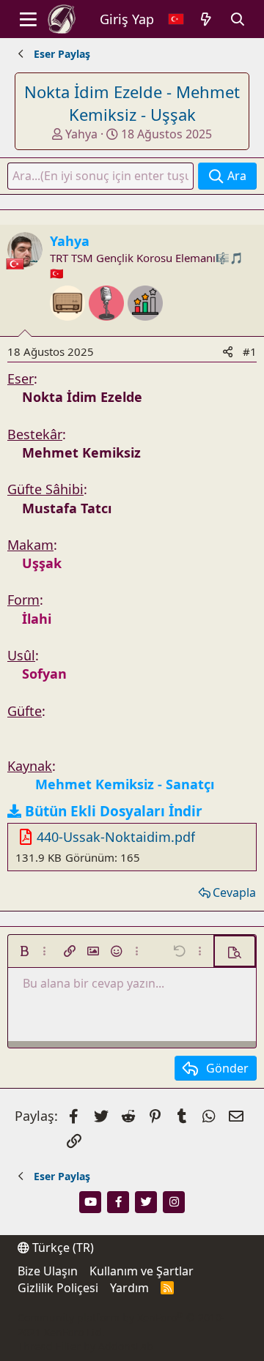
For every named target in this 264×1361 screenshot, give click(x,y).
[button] (24, 951)
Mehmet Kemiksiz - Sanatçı (124, 784)
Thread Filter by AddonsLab (85, 1346)
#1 (250, 351)
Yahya (81, 134)
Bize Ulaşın (48, 1271)
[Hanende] (108, 328)
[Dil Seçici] (176, 19)
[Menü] (28, 19)
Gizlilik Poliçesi (58, 1288)
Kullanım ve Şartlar (141, 1271)
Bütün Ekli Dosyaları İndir (113, 811)
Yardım (129, 1288)
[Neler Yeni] (206, 19)
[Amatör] (145, 328)
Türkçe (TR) (61, 1247)
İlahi (36, 618)
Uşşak (42, 563)
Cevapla (234, 892)
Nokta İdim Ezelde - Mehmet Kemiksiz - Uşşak (132, 103)
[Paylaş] (228, 352)
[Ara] (238, 19)
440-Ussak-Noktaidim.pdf (116, 837)
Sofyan (44, 673)
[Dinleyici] (69, 328)
